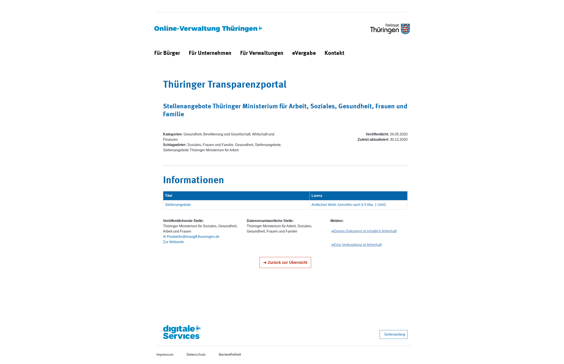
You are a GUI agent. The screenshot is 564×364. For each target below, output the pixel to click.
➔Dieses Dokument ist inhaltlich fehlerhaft (364, 231)
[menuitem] (167, 53)
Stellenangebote (178, 205)
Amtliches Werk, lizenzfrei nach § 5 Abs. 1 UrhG (349, 205)
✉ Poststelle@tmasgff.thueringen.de (191, 236)
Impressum (164, 355)
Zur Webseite (173, 242)
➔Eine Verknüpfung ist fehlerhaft (356, 245)
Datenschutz (196, 355)
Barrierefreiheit (230, 355)
